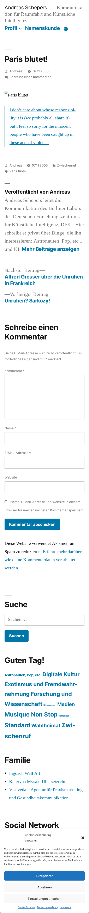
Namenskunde (42, 28)
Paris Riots (18, 171)
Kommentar (15, 371)
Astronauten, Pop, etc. (23, 675)
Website (11, 477)
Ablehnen (44, 887)
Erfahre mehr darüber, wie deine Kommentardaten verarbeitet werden (44, 560)
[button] (83, 838)
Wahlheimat (45, 725)
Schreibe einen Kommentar (30, 77)
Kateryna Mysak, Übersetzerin (37, 781)
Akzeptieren (44, 876)
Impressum (65, 907)
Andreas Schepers (26, 7)
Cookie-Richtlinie (26, 907)
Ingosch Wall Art (24, 773)
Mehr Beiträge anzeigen (50, 249)
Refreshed (64, 715)
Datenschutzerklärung (47, 907)
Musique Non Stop (31, 714)
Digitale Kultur (61, 674)
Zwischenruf (66, 165)
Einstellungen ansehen (44, 899)
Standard (17, 725)
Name (10, 428)
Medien (66, 704)
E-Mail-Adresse (18, 453)
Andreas (16, 71)
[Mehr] (65, 28)
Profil (11, 28)
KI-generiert (49, 705)
